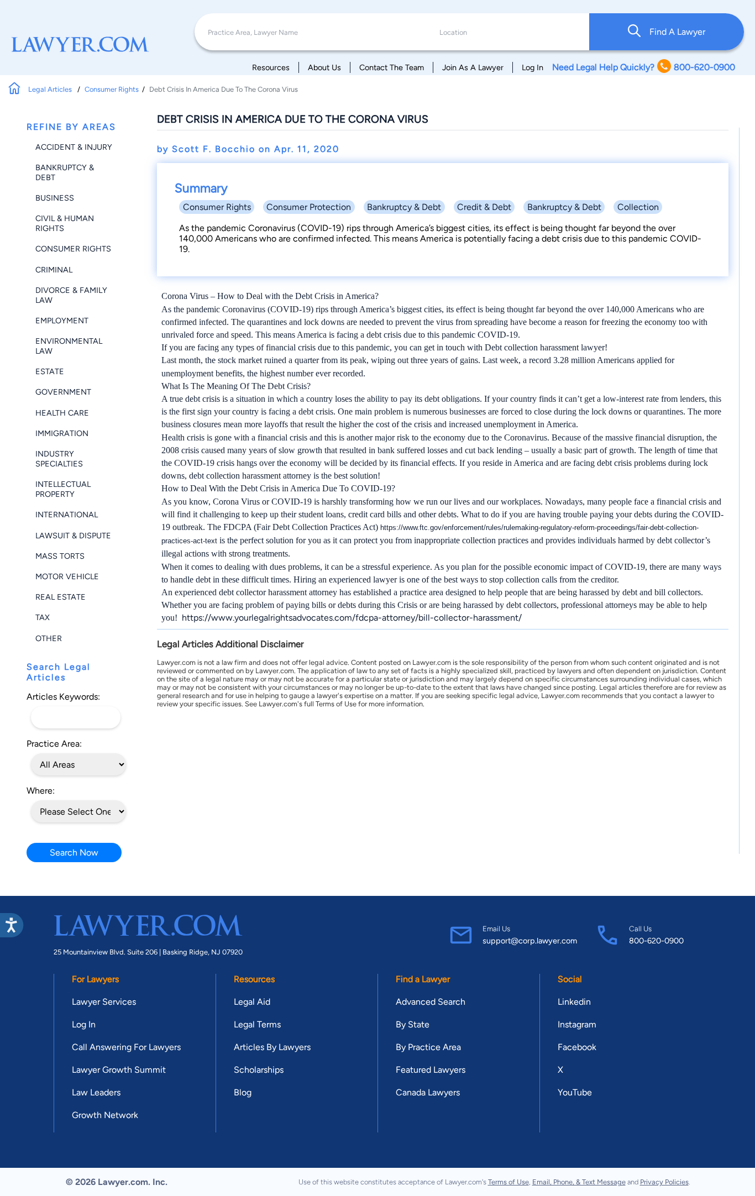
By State (412, 1024)
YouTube (575, 1092)
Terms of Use (508, 1182)
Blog (242, 1092)
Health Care (62, 413)
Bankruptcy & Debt (404, 207)
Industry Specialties (59, 459)
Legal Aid (252, 1001)
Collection (638, 207)
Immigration (61, 433)
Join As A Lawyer (473, 67)
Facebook (577, 1047)
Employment (61, 321)
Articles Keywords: (63, 696)
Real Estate (60, 597)
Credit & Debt (484, 207)
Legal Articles (51, 89)
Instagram (577, 1024)
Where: (41, 790)
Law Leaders (96, 1092)
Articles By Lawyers (272, 1047)
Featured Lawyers (430, 1069)
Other (48, 638)
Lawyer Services (104, 1001)
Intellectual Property (63, 489)
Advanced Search (430, 1001)
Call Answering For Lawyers (126, 1047)
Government (63, 392)
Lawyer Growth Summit (119, 1069)
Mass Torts (60, 556)
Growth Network (105, 1115)
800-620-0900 (656, 941)
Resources (271, 67)
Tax (42, 617)
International (66, 515)
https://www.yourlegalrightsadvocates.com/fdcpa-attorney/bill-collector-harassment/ (352, 617)
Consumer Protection (308, 207)
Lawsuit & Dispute (73, 536)
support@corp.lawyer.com (530, 941)
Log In (532, 67)
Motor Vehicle (67, 576)
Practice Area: (54, 743)
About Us (324, 67)
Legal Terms (257, 1024)
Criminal (53, 270)
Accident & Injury (73, 147)
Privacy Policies (664, 1182)
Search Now (74, 852)
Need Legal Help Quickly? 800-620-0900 (643, 67)
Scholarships (259, 1069)
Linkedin (574, 1001)
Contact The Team (391, 67)
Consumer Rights (112, 89)
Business (54, 198)
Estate (49, 371)
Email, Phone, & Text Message (579, 1182)
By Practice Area (428, 1047)
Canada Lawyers (428, 1092)
